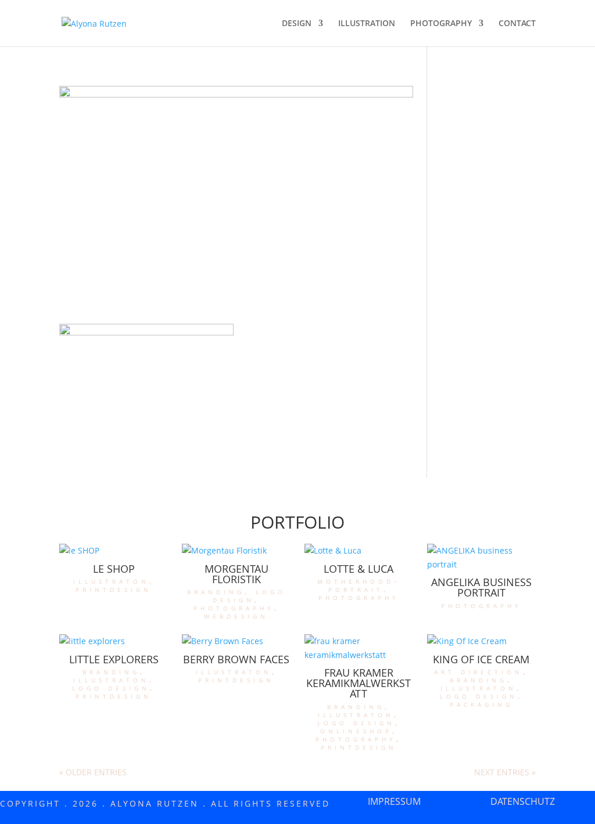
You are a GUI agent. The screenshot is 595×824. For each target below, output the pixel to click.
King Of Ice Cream (481, 659)
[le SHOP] (113, 551)
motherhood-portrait (358, 584)
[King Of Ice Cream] (481, 641)
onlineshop (356, 730)
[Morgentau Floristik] (236, 551)
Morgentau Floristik (236, 574)
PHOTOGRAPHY (441, 23)
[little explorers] (113, 641)
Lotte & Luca (358, 569)
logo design (249, 595)
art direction (478, 671)
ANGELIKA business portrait (481, 587)
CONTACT (517, 23)
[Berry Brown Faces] (236, 641)
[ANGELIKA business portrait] (481, 558)
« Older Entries (93, 772)
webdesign (236, 615)
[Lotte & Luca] (358, 551)
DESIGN (296, 23)
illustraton (111, 580)
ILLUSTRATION (366, 23)
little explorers (114, 659)
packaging (481, 703)
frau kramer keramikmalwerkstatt (358, 683)
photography (233, 607)
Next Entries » (505, 772)
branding (216, 591)
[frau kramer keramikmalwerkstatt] (358, 648)
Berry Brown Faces (236, 659)
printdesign (114, 588)
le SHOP (114, 569)
